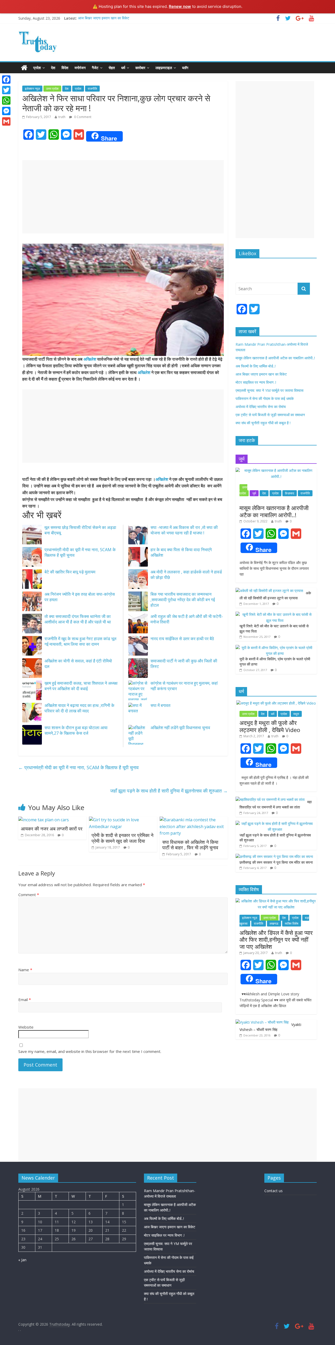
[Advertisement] (123, 196)
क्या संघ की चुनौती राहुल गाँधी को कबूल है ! (263, 422)
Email (24, 999)
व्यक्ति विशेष (291, 923)
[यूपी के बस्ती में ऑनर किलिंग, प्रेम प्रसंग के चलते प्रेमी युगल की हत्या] (275, 647)
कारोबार (140, 67)
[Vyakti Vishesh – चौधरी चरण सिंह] (262, 1022)
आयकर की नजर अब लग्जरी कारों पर (51, 828)
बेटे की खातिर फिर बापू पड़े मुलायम (69, 572)
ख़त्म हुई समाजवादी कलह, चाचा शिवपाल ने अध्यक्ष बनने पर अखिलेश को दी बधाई (81, 685)
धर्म (123, 67)
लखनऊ (274, 923)
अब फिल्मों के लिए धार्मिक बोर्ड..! (256, 366)
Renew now (180, 6)
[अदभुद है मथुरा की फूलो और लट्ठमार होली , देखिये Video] (276, 703)
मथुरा (296, 714)
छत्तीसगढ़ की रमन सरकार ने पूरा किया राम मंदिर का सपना (276, 862)
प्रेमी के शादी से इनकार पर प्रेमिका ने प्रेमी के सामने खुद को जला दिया (122, 838)
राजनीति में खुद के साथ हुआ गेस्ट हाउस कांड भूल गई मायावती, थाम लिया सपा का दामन (80, 641)
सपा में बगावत (160, 705)
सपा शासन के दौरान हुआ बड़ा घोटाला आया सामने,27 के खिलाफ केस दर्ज (76, 730)
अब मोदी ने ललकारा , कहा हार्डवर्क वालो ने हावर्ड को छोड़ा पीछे (186, 574)
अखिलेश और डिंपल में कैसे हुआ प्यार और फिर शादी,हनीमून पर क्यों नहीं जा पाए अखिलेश (276, 939)
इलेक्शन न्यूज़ (32, 88)
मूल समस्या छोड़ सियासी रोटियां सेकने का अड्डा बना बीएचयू (80, 530)
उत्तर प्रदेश (52, 88)
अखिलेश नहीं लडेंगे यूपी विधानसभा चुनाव (180, 727)
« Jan (22, 1259)
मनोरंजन (80, 67)
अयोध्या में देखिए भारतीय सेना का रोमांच (261, 406)
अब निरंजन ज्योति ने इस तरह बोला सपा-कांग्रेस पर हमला (79, 596)
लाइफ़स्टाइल (163, 67)
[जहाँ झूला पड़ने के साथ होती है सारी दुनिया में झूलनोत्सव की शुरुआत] (275, 823)
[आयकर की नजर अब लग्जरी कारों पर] (43, 820)
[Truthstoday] (24, 67)
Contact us (273, 1190)
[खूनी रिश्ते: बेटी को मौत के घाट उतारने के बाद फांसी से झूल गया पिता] (275, 614)
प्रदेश (37, 67)
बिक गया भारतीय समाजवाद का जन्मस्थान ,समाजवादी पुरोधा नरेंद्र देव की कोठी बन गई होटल (182, 599)
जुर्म (254, 493)
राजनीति (92, 88)
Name (25, 969)
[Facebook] (6, 79)
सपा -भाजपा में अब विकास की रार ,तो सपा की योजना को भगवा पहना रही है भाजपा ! (184, 530)
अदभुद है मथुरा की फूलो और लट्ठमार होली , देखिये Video (269, 726)
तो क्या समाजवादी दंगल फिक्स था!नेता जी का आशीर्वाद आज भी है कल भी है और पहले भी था (77, 619)
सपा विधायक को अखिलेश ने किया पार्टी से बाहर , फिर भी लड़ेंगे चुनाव (190, 845)
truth (61, 117)
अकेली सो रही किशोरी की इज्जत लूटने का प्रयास (275, 595)
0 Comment (82, 117)
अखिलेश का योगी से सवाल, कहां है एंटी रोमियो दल (78, 663)
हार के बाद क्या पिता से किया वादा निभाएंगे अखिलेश (181, 552)
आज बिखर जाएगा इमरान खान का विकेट (103, 18)
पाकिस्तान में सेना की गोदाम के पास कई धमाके (265, 398)
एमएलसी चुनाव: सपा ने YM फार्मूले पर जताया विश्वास (269, 390)
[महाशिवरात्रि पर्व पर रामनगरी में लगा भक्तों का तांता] (270, 799)
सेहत (112, 67)
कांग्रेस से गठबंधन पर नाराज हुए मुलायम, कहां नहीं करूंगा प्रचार (184, 685)
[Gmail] (6, 121)
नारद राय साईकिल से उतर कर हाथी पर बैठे (182, 638)
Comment (28, 894)
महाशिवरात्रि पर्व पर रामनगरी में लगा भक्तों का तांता (275, 804)
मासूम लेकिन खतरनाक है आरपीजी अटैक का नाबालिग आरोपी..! (275, 357)
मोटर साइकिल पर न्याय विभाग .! (256, 382)
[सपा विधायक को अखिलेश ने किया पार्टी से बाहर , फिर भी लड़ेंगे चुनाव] (194, 820)
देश (53, 67)
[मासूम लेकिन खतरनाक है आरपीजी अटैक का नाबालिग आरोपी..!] (276, 470)
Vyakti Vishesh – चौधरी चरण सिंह (270, 1027)
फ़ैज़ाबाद (289, 493)
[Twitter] (6, 90)
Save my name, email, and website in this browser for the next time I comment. (89, 1051)
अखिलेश (89, 359)
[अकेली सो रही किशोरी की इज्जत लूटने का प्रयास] (269, 590)
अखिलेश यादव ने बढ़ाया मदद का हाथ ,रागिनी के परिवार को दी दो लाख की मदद (79, 708)
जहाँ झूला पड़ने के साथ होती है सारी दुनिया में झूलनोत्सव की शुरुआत (169, 791)
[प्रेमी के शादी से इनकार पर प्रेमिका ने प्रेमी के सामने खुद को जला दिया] (123, 820)
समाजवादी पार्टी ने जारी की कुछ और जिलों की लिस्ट (183, 663)
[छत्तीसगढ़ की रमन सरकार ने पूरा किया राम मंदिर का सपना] (274, 856)
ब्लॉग (185, 67)
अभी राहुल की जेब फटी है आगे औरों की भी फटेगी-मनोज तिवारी (186, 619)
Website (26, 1027)
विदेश (65, 67)
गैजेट (95, 67)
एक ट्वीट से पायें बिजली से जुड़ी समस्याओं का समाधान (270, 414)
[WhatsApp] (6, 100)
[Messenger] (6, 111)
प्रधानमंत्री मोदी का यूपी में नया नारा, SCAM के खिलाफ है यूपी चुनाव (80, 552)
